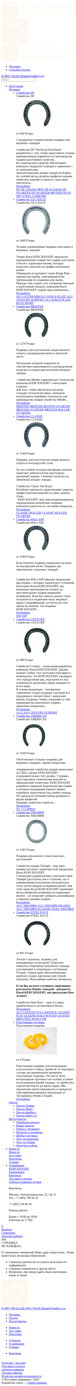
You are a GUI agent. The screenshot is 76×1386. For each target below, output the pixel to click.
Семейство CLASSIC (29, 416)
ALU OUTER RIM (28, 296)
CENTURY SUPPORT (43, 712)
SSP (24, 615)
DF (18, 189)
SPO (19, 196)
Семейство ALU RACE (31, 199)
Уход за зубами (25, 1142)
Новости (14, 1148)
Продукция (16, 86)
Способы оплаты (19, 69)
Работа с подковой (27, 1128)
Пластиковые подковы (30, 1022)
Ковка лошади (25, 1125)
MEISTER (22, 406)
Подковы (14, 89)
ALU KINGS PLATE (53, 296)
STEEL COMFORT (34, 196)
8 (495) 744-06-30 (12, 76)
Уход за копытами (27, 1138)
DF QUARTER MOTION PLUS (51, 192)
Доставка (14, 66)
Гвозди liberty (24, 1109)
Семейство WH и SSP (30, 519)
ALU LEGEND (25, 1012)
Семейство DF (25, 92)
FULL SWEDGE (46, 1012)
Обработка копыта (27, 1122)
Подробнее (23, 186)
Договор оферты (11, 1372)
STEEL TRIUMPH (62, 909)
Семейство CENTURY (30, 619)
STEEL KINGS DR (34, 1019)
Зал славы (15, 1330)
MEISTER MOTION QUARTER (50, 406)
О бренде (14, 1340)
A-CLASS (22, 712)
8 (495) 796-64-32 (12, 1308)
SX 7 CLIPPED (25, 809)
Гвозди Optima (25, 1105)
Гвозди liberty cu (26, 1115)
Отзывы (14, 1347)
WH (18, 615)
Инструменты (17, 1321)
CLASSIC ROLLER (28, 512)
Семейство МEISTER (29, 306)
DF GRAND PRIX (32, 189)
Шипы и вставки (27, 1135)
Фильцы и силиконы (29, 1132)
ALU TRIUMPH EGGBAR (33, 909)
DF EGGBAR (53, 189)
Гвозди (13, 1318)
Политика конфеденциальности (21, 1376)
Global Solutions (37, 1382)
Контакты (15, 1353)
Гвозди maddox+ (26, 1112)
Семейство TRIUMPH (30, 812)
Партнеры (15, 1334)
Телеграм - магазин (13, 1362)
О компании (16, 1165)
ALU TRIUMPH (26, 905)
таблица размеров (12, 1369)
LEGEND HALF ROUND (40, 1015)
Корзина (6, 1228)
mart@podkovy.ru (33, 76)
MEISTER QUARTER (30, 409)
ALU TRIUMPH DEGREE (53, 905)
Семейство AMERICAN (31, 716)
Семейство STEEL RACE (32, 912)
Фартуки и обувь (26, 1145)
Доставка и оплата (13, 1366)
